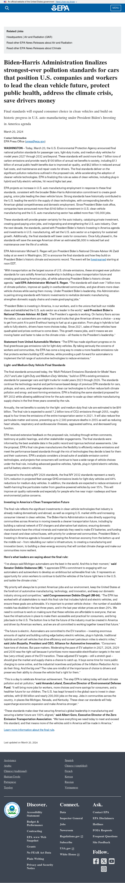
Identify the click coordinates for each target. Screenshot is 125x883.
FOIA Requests (102, 830)
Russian (69, 782)
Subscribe (66, 842)
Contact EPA (101, 812)
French (68, 771)
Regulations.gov (70, 836)
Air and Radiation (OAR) (38, 37)
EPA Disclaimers (103, 818)
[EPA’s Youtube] (111, 861)
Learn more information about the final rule (29, 730)
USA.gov (65, 848)
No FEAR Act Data (39, 852)
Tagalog (8, 788)
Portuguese (10, 782)
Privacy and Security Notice (40, 866)
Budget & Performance (35, 823)
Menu (115, 8)
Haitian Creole (12, 777)
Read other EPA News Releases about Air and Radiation (39, 43)
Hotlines (98, 824)
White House (68, 854)
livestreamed (98, 260)
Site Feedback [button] (101, 842)
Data (63, 812)
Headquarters (14, 37)
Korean (69, 777)
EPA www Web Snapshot (36, 838)
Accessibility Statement (34, 814)
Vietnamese (71, 788)
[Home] (60, 8)
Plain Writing (35, 859)
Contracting (34, 831)
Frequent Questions (105, 836)
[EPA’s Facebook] (96, 861)
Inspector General (71, 818)
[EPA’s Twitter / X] (104, 861)
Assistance (10, 760)
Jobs (63, 824)
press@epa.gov (35, 142)
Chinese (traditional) (15, 771)
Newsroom (66, 830)
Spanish (69, 760)
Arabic (8, 766)
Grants (31, 846)
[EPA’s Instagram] (104, 869)
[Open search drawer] (7, 8)
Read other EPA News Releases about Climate (34, 48)
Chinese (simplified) (76, 766)
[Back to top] (116, 874)
